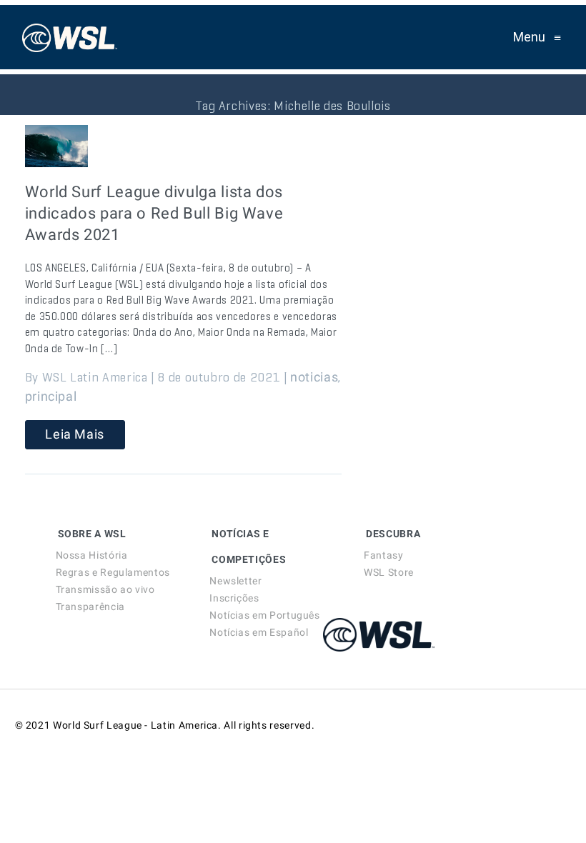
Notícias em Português (264, 615)
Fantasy (383, 555)
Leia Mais (74, 434)
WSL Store (389, 572)
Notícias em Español (258, 632)
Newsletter (235, 581)
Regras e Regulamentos (113, 572)
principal (51, 396)
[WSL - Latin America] (70, 37)
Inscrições (234, 598)
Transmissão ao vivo (105, 589)
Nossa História (92, 555)
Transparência (90, 606)
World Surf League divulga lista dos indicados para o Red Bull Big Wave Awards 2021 (154, 213)
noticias (314, 376)
